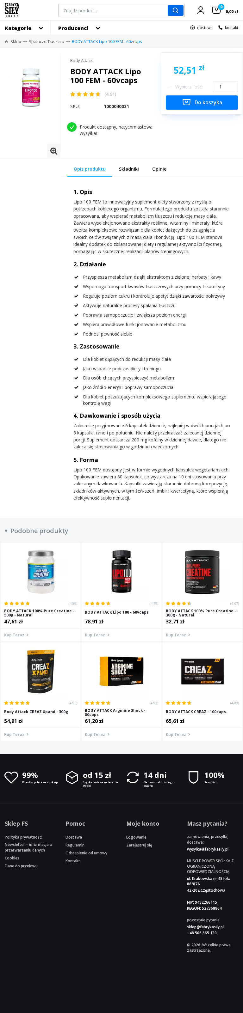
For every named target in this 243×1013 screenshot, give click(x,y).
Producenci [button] (73, 28)
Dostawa (73, 837)
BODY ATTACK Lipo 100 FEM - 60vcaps (107, 41)
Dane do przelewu (21, 866)
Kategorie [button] (18, 28)
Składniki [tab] (129, 169)
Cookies (12, 858)
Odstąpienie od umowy (86, 853)
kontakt (231, 27)
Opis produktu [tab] (90, 169)
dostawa (205, 27)
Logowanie (136, 837)
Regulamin (74, 845)
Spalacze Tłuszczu (46, 41)
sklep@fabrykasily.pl (205, 927)
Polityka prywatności (23, 837)
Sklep (15, 41)
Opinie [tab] (159, 169)
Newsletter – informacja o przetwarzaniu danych (28, 847)
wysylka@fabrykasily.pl (207, 849)
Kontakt (72, 861)
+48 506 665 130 (202, 933)
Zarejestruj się (139, 845)
